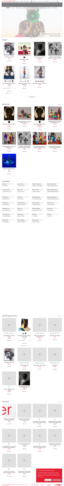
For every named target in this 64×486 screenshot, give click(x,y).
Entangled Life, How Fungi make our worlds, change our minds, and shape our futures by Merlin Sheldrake (39, 422)
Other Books (54, 8)
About (40, 3)
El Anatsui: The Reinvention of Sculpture (9, 390)
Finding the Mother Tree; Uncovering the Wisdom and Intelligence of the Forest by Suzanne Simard (54, 422)
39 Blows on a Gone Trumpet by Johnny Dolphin (24, 444)
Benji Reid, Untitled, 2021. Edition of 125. (9, 169)
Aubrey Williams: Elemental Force (55, 280)
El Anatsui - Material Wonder (9, 280)
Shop (43, 3)
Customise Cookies (56, 480)
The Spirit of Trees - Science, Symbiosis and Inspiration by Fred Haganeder (9, 472)
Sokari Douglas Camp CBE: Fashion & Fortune (9, 84)
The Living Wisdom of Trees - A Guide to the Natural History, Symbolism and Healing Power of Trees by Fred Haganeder (9, 447)
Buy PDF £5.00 (9, 93)
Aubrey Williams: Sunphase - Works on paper (9, 251)
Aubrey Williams (55, 365)
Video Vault (4, 5)
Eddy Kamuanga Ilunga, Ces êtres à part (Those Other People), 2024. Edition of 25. (55, 147)
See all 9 (59, 104)
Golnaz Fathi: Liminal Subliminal (39, 280)
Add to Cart (9, 60)
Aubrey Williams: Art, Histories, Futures (9, 336)
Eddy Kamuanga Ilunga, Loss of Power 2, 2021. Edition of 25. (9, 147)
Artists (12, 3)
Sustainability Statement (49, 485)
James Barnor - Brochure (24, 59)
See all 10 (59, 316)
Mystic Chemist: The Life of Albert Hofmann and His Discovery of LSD (24, 472)
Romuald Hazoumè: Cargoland (55, 250)
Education (28, 3)
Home (4, 3)
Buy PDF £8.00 (40, 260)
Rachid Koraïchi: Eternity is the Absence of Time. (39, 336)
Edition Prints (18, 8)
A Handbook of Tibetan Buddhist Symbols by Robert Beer (9, 419)
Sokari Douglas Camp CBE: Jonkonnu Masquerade (24, 84)
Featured (13, 8)
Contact (52, 3)
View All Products (32, 96)
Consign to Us (57, 3)
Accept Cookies (48, 480)
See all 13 (59, 401)
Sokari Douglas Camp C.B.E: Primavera (39, 83)
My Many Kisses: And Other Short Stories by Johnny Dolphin (24, 419)
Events (32, 3)
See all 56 (59, 231)
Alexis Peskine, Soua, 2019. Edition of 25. (9, 125)
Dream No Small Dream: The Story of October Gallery (39, 251)
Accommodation (48, 3)
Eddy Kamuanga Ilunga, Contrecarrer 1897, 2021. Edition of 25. (54, 122)
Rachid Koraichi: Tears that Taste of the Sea (24, 251)
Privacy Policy (37, 485)
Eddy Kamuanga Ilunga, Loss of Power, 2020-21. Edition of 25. (24, 122)
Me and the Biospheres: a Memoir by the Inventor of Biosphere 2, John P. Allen (39, 447)
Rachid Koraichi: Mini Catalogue (24, 304)
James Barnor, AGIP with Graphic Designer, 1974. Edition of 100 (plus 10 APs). (54, 57)
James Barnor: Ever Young (9, 56)
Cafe (7, 5)
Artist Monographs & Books (45, 8)
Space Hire (36, 3)
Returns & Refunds (42, 485)
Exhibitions (8, 3)
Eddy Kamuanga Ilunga (24, 365)
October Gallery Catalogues (33, 8)
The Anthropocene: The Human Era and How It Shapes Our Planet (55, 444)
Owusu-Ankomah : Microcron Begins (39, 365)
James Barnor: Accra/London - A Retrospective (39, 57)
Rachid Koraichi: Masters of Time (24, 280)
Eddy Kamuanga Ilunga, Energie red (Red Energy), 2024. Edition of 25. (39, 147)
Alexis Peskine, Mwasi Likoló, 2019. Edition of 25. (40, 125)
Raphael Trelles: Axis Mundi (9, 304)
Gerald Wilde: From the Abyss (55, 335)
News (15, 3)
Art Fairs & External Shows (21, 3)
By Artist (24, 8)
